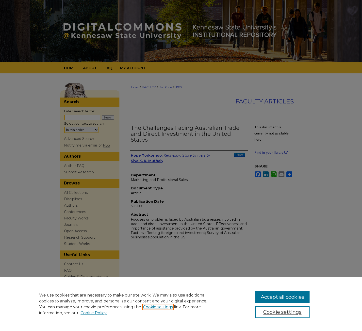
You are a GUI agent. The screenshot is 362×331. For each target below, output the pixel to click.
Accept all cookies (282, 297)
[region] (181, 304)
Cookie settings (158, 307)
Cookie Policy (94, 313)
